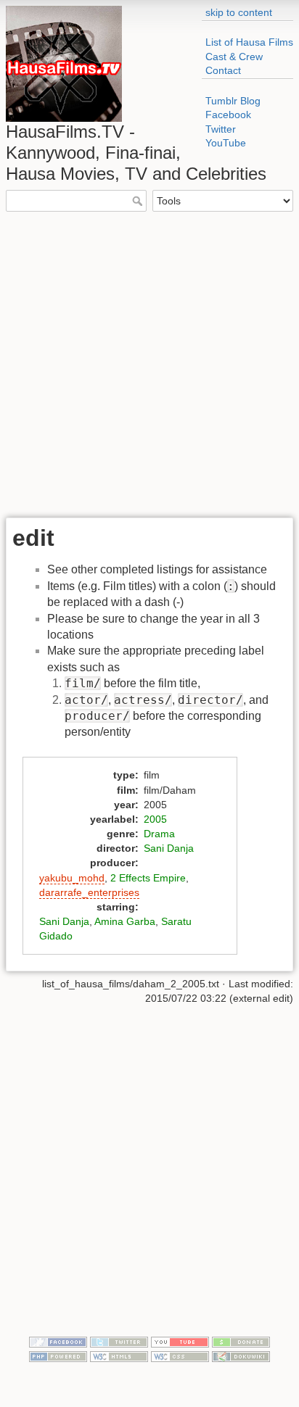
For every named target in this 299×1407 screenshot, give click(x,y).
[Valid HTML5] (119, 1355)
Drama (159, 833)
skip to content (238, 12)
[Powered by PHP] (58, 1355)
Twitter (220, 129)
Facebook (228, 114)
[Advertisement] (149, 363)
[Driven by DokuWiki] (241, 1355)
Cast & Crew (234, 56)
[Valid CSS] (180, 1355)
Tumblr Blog (233, 101)
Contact (223, 70)
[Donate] (241, 1341)
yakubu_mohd (72, 878)
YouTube (225, 143)
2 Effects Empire (148, 878)
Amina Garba (124, 921)
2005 (155, 819)
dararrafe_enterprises (89, 892)
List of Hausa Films (249, 42)
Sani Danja (169, 848)
